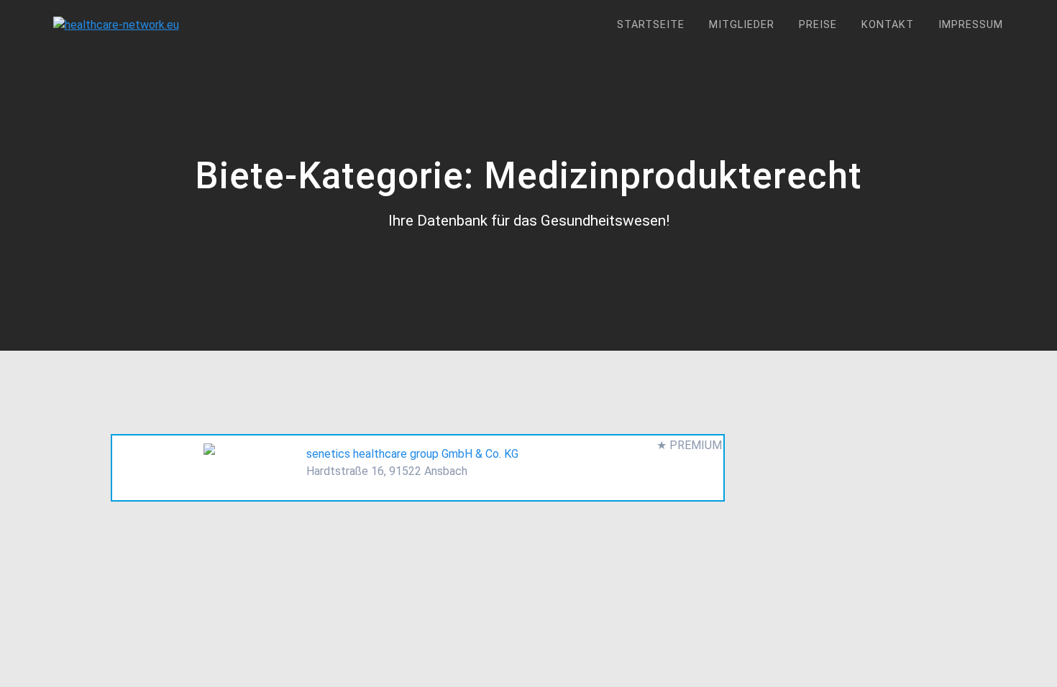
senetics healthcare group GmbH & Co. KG (412, 454)
